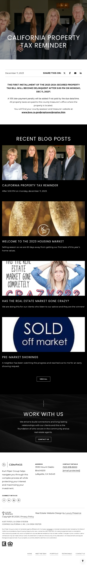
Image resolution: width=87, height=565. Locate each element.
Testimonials (67, 553)
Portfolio (54, 553)
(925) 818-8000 (70, 467)
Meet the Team (40, 553)
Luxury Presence (73, 513)
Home (29, 553)
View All (43, 379)
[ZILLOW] (14, 500)
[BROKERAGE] (19, 500)
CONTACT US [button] (43, 439)
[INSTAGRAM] (4, 500)
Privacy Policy (27, 517)
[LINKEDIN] (9, 500)
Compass (49, 529)
